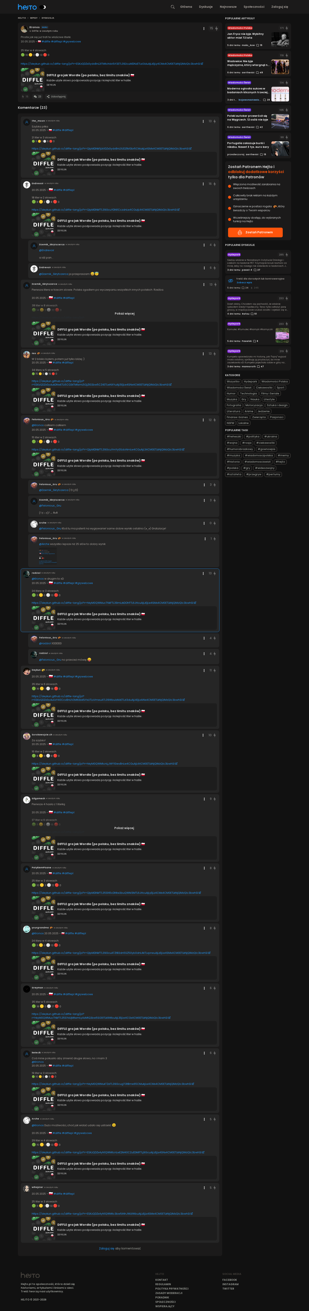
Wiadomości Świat (239, 387)
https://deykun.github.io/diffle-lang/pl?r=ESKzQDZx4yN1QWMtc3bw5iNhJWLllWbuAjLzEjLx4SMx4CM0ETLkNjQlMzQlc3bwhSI (111, 1213)
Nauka (255, 399)
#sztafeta (234, 474)
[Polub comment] (215, 121)
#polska (232, 468)
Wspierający (164, 1306)
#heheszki (234, 436)
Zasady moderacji (168, 1293)
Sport (280, 387)
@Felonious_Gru (50, 505)
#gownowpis (266, 449)
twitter (228, 1288)
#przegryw (253, 474)
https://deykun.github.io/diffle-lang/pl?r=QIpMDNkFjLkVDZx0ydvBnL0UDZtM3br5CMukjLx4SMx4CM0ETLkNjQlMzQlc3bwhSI (110, 148)
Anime (249, 411)
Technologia (248, 393)
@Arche (44, 544)
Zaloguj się (279, 7)
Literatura (233, 411)
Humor (231, 393)
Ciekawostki (264, 387)
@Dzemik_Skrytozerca (53, 274)
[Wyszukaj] (172, 7)
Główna (186, 7)
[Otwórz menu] (204, 28)
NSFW (230, 423)
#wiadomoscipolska (259, 455)
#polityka (252, 436)
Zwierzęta (259, 417)
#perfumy (273, 474)
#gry (246, 468)
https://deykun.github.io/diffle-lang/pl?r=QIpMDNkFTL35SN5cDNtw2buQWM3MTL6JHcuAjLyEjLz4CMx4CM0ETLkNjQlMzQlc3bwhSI (115, 893)
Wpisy (33, 18)
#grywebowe (72, 41)
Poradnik (162, 1297)
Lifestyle (269, 399)
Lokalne (244, 423)
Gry (244, 399)
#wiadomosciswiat (257, 462)
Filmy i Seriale (270, 393)
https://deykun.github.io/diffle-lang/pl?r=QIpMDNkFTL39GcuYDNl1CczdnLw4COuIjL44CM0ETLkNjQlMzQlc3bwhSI (104, 209)
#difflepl (56, 41)
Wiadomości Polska (274, 381)
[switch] (42, 7)
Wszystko (233, 381)
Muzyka (232, 399)
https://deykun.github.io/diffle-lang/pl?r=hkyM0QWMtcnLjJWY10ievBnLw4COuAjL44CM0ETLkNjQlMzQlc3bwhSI (103, 763)
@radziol (45, 643)
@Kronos (38, 425)
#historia (233, 462)
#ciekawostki (265, 443)
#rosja (246, 443)
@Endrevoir (46, 250)
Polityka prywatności (172, 1288)
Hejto (22, 18)
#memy (283, 455)
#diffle (46, 41)
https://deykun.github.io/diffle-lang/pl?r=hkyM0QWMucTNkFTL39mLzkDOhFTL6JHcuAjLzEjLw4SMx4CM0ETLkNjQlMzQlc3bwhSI (112, 603)
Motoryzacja (254, 405)
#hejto (280, 462)
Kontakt (161, 1280)
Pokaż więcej (125, 313)
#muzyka (233, 455)
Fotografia (234, 405)
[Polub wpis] (216, 28)
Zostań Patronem (259, 232)
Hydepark (250, 381)
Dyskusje (206, 7)
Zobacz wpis (244, 282)
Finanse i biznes (237, 417)
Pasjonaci (276, 417)
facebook (229, 1280)
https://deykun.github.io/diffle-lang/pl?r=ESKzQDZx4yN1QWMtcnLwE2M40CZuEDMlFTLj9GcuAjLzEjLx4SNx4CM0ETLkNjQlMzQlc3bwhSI (117, 1152)
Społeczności (254, 7)
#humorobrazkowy (240, 449)
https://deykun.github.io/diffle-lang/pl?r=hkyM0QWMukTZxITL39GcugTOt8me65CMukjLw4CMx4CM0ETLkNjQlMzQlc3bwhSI (111, 1084)
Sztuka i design (277, 405)
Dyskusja (48, 18)
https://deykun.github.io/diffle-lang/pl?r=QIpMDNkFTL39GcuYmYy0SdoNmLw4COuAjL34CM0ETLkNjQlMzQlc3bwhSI (107, 449)
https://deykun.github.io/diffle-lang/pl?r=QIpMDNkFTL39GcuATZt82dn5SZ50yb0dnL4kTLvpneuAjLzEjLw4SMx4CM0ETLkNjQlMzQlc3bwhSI (120, 953)
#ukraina (270, 436)
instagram (230, 1284)
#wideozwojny (265, 468)
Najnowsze (228, 7)
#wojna (232, 443)
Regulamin (163, 1284)
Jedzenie (264, 411)
